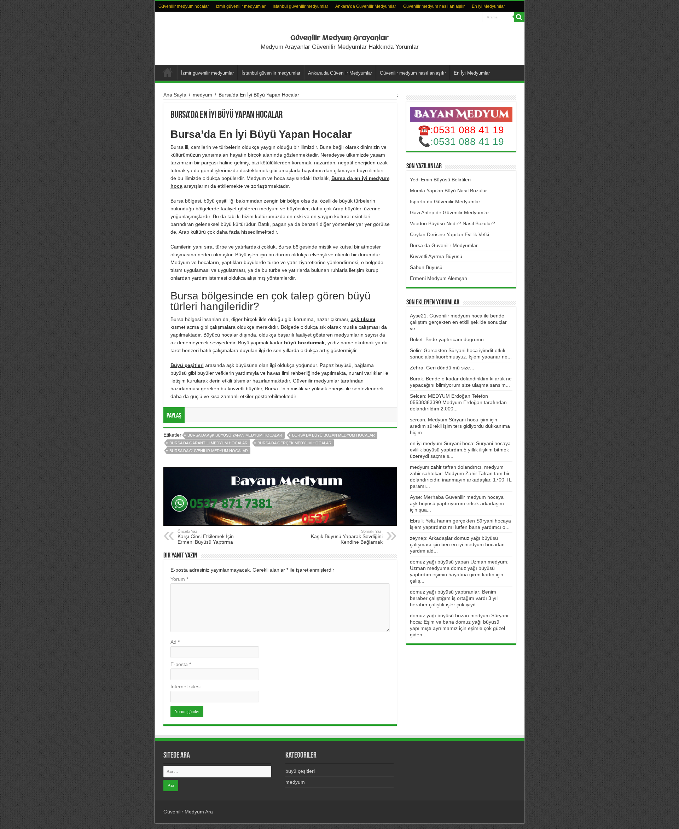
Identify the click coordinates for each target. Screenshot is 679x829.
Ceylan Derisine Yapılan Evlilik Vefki (449, 234)
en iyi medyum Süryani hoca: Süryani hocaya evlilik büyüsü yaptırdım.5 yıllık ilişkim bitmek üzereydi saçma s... (460, 449)
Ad (175, 642)
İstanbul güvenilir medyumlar (300, 6)
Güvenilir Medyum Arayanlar (339, 38)
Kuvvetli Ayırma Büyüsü (436, 256)
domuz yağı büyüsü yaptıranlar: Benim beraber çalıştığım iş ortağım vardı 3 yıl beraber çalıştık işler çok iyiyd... (454, 598)
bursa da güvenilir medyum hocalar (208, 451)
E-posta (180, 664)
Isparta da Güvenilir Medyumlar (445, 201)
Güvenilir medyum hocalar (183, 6)
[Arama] (519, 17)
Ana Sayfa (174, 95)
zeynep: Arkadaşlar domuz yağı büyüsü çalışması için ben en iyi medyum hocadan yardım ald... (457, 544)
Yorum (179, 579)
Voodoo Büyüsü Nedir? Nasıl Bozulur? (452, 223)
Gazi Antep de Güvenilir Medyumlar (449, 212)
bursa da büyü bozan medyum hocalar (333, 435)
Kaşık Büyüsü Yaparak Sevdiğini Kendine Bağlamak (347, 537)
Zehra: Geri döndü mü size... (442, 367)
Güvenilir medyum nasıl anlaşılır (434, 6)
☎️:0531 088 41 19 (461, 129)
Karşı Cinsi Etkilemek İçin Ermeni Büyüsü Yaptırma (206, 537)
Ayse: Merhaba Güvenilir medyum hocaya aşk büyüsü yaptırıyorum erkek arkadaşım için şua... (457, 503)
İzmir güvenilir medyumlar (241, 6)
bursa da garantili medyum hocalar (208, 443)
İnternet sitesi (185, 686)
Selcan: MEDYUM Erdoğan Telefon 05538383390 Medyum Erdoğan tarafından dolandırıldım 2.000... (458, 402)
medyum (202, 95)
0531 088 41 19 (468, 141)
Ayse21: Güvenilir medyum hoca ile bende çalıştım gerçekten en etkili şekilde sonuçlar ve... (458, 322)
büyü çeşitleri (300, 771)
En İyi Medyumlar (488, 6)
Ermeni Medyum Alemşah (438, 278)
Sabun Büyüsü (426, 267)
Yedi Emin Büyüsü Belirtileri (440, 179)
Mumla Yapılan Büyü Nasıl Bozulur (448, 190)
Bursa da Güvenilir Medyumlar (444, 245)
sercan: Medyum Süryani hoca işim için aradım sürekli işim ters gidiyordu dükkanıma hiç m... (460, 426)
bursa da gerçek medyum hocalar (294, 443)
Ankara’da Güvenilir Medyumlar (365, 6)
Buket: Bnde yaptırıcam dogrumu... (449, 339)
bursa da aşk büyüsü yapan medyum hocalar (234, 435)
